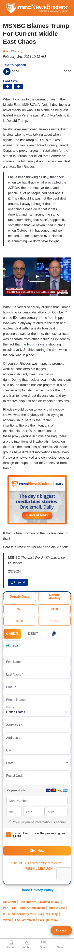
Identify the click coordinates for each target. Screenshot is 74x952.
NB (14, 907)
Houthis (33, 344)
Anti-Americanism (32, 907)
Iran (5, 907)
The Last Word (25, 920)
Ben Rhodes (28, 902)
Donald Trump (50, 902)
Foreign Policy (48, 920)
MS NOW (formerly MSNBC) (22, 914)
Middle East (57, 907)
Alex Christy (12, 51)
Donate (61, 930)
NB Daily (52, 914)
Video (7, 920)
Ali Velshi (9, 902)
